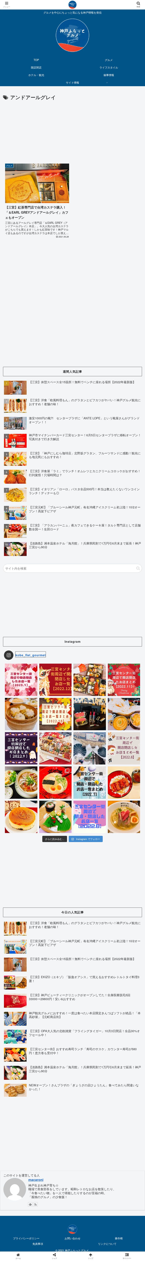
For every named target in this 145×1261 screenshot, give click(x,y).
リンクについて (107, 1244)
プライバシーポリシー (26, 1238)
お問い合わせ (72, 1238)
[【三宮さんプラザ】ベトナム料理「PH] (21, 782)
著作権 (119, 1238)
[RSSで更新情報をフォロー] (35, 1204)
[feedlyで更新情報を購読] (30, 1204)
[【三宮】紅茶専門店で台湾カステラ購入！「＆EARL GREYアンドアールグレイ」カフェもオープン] (88, 864)
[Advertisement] (72, 130)
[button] (138, 568)
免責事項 (37, 1244)
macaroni (35, 1179)
